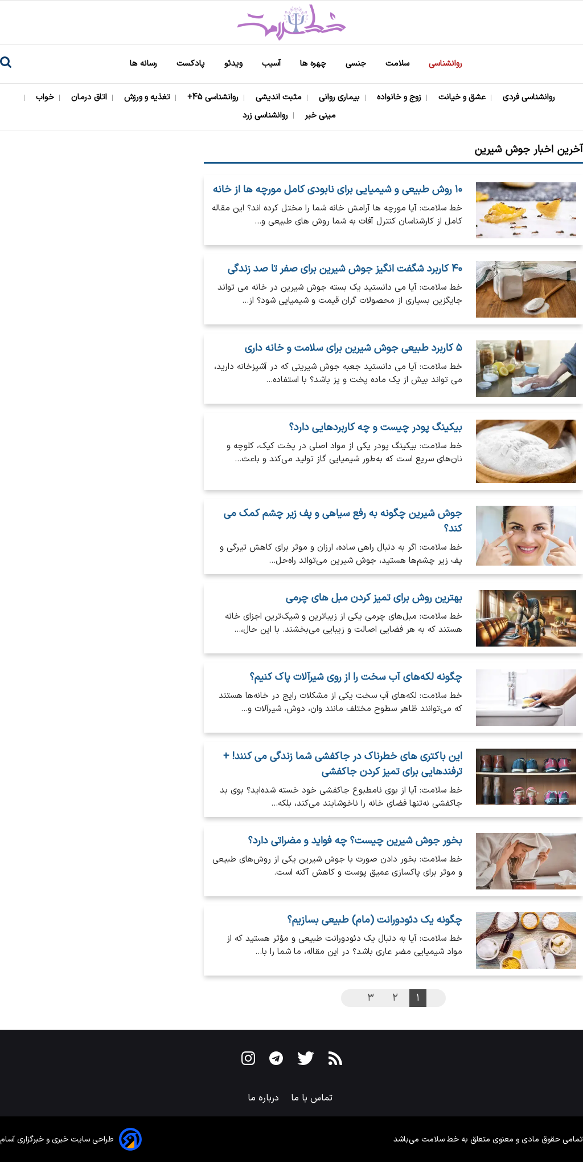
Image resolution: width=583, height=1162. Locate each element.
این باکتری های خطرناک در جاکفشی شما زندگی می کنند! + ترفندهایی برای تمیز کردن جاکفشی (342, 764)
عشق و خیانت (463, 97)
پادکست (191, 64)
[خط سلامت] (291, 22)
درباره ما (265, 1098)
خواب (46, 97)
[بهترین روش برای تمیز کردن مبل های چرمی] (526, 618)
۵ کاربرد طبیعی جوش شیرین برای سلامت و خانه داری (353, 348)
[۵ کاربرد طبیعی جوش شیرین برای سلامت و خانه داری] (526, 368)
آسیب (272, 64)
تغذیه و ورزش (148, 97)
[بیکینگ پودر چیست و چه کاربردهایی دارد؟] (526, 451)
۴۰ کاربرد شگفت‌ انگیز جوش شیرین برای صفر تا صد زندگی (345, 269)
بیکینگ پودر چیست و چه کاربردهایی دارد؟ (375, 427)
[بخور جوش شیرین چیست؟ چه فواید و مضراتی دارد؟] (526, 861)
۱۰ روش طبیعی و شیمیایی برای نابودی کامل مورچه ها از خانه (337, 189)
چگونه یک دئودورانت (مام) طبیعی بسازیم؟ (375, 920)
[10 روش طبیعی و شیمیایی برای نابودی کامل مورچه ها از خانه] (526, 210)
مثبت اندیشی (280, 97)
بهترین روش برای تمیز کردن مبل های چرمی (374, 598)
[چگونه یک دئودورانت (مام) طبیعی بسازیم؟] (526, 940)
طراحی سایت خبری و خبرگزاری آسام (57, 1139)
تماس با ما (313, 1098)
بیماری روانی (340, 97)
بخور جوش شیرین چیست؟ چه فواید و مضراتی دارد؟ (355, 840)
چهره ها (314, 64)
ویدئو (234, 64)
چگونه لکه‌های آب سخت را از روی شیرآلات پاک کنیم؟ (356, 677)
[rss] (335, 1060)
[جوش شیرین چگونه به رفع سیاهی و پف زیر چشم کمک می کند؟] (526, 536)
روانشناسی (447, 64)
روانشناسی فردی (530, 97)
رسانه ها (144, 64)
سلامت (398, 64)
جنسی (357, 64)
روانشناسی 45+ (214, 97)
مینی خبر (321, 115)
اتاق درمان (90, 97)
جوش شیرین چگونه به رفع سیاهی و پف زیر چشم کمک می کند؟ (343, 521)
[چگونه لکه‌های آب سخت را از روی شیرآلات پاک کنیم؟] (526, 697)
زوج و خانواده (400, 97)
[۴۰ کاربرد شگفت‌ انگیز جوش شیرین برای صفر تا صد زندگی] (526, 289)
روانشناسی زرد (266, 115)
